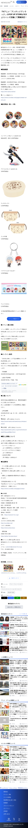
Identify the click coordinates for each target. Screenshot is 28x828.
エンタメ (12, 6)
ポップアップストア (17, 589)
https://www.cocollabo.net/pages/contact (12, 488)
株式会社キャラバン (22, 21)
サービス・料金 (7, 794)
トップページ (4, 787)
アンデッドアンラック (6, 589)
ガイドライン (7, 808)
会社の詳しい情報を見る (14, 607)
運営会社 (6, 791)
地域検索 (6, 6)
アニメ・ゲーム (13, 584)
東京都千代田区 (11, 592)
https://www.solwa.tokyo (8, 528)
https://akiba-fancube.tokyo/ (9, 536)
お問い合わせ (7, 814)
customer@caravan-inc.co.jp (14, 547)
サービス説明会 (7, 797)
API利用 (5, 811)
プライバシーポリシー (9, 805)
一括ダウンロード (15, 578)
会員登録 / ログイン (21, 2)
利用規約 (6, 802)
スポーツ (17, 6)
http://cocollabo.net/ (7, 523)
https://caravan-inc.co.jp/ (11, 515)
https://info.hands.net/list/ (8, 91)
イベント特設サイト (14, 319)
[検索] (13, 2)
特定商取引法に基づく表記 (10, 800)
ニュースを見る (22, 613)
